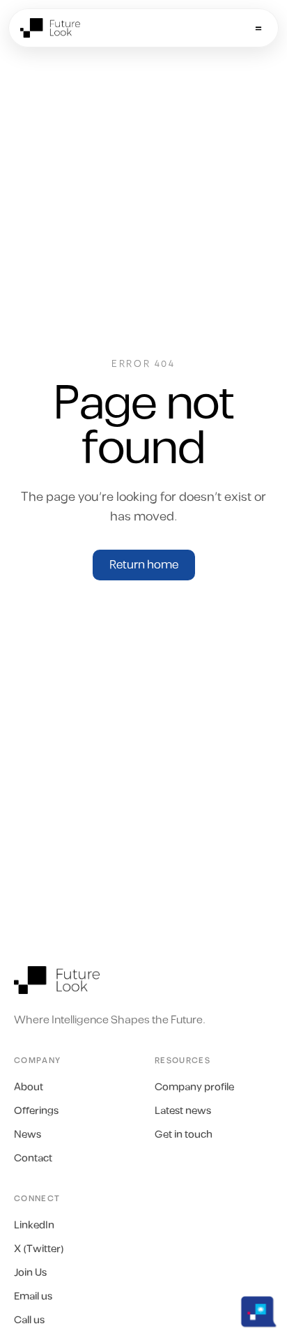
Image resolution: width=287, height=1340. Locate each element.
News (27, 1135)
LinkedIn (34, 1225)
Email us (33, 1296)
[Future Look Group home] (50, 28)
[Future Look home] (57, 980)
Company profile (194, 1087)
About (28, 1087)
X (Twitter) (39, 1249)
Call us (29, 1320)
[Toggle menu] (258, 28)
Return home (143, 565)
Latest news (183, 1111)
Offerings (36, 1111)
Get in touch (183, 1135)
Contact (33, 1158)
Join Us (30, 1273)
